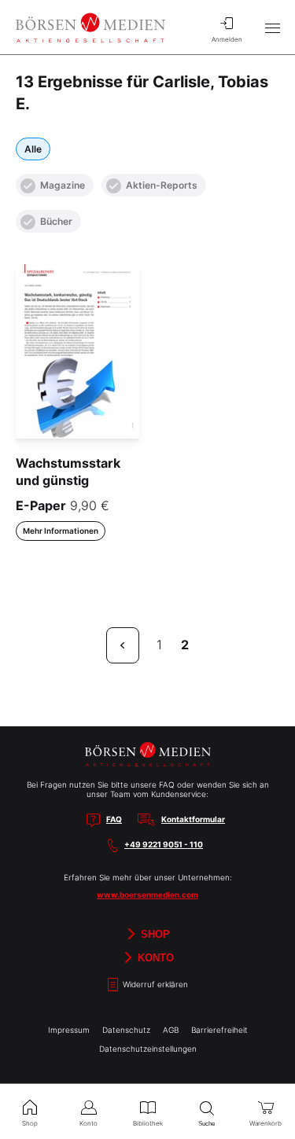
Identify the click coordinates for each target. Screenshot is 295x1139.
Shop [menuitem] (30, 1123)
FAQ (114, 819)
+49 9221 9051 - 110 (163, 844)
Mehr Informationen (60, 530)
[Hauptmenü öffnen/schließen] (272, 27)
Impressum (69, 1029)
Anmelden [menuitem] (227, 39)
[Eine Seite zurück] (122, 645)
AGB (171, 1029)
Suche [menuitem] (206, 1123)
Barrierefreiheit (219, 1029)
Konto (154, 958)
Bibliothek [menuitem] (148, 1123)
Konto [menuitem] (88, 1123)
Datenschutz (126, 1029)
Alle (33, 149)
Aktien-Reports (161, 185)
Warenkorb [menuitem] (265, 1123)
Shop (154, 934)
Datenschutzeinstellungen (148, 1048)
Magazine (62, 185)
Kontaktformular (193, 819)
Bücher (56, 221)
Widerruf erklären (154, 984)
